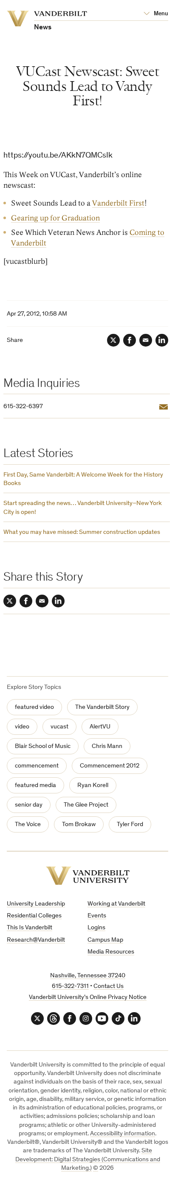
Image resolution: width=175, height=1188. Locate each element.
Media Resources (111, 952)
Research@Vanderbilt (36, 940)
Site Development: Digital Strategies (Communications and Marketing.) (87, 1159)
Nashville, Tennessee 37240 (87, 976)
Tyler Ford (130, 824)
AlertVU (100, 727)
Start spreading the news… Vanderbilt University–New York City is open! (82, 507)
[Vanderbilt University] (87, 875)
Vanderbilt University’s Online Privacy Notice (88, 997)
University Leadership (36, 904)
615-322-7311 (70, 986)
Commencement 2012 (109, 766)
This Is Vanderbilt (29, 928)
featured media (35, 785)
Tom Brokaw (79, 824)
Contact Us (108, 986)
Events (97, 916)
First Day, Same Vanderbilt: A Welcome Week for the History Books (83, 479)
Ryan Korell (92, 785)
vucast (59, 727)
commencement (37, 766)
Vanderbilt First (118, 203)
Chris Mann (107, 746)
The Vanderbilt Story (102, 707)
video (22, 727)
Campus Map (105, 940)
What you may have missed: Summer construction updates (81, 532)
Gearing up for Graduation (55, 218)
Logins (96, 928)
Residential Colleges (34, 916)
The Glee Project (86, 805)
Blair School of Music (43, 746)
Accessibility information (122, 1134)
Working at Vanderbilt (116, 904)
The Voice (28, 824)
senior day (28, 805)
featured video (34, 707)
